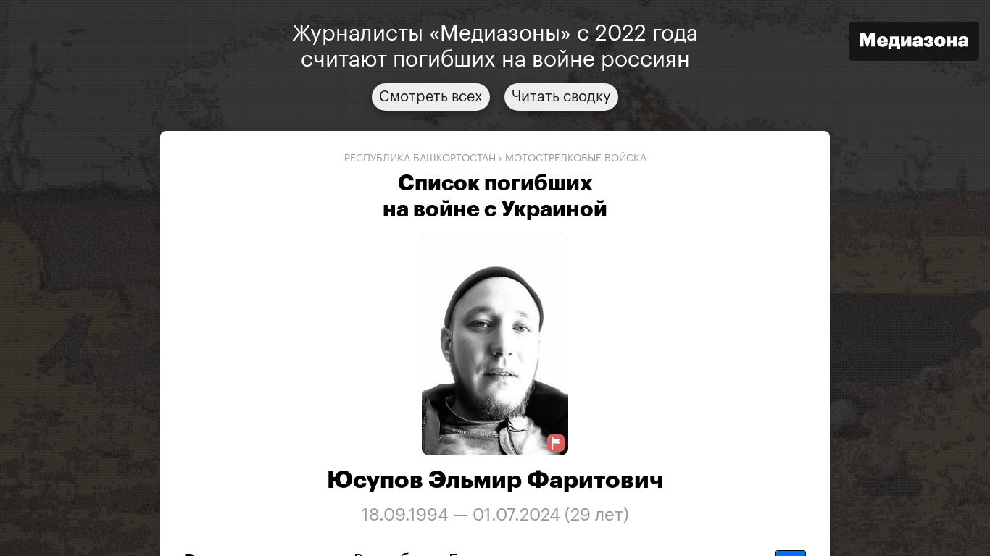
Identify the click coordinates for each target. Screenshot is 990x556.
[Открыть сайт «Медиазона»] (914, 43)
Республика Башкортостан (420, 158)
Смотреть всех (431, 97)
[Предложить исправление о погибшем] (556, 443)
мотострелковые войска (575, 158)
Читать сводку (561, 97)
